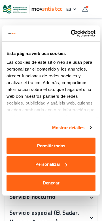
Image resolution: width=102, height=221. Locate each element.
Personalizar (47, 164)
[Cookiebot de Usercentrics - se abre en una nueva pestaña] (71, 33)
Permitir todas (51, 145)
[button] (51, 197)
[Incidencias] (85, 9)
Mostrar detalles (68, 127)
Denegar (51, 182)
